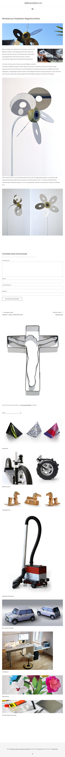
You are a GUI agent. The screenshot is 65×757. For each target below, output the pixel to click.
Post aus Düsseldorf (26, 405)
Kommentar (6, 260)
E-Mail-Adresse (7, 285)
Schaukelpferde (6, 510)
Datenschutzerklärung (25, 749)
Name (4, 278)
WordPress (40, 749)
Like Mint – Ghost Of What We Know (12, 314)
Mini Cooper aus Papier (8, 628)
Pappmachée (58, 314)
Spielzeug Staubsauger (8, 596)
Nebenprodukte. (15, 749)
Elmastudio (55, 749)
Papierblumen (5, 696)
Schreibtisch (5, 672)
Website (4, 291)
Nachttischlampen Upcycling (9, 715)
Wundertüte (5, 448)
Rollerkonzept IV (6, 486)
